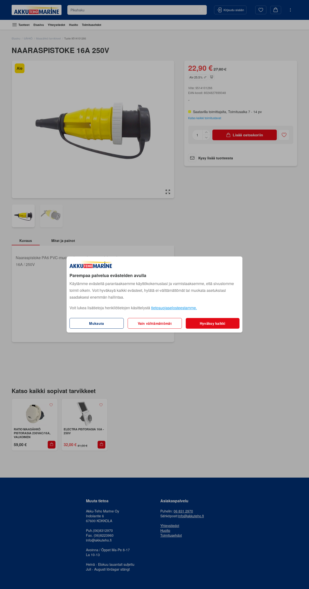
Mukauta (96, 323)
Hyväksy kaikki (212, 323)
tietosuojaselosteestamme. (174, 307)
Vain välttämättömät (155, 323)
